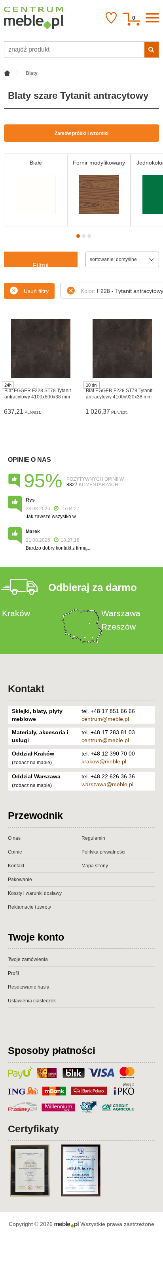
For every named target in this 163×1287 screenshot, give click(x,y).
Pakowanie (20, 879)
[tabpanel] (35, 190)
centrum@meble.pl (105, 719)
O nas (14, 838)
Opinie (15, 852)
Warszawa (120, 613)
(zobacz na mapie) (32, 762)
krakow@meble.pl (104, 761)
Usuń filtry (36, 291)
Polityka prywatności (103, 852)
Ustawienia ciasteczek (32, 1001)
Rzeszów (118, 626)
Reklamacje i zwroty (29, 907)
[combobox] (122, 259)
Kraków (16, 613)
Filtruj (41, 264)
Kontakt (26, 688)
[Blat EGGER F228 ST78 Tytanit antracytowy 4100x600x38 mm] (41, 348)
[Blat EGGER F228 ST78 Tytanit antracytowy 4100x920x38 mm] (122, 348)
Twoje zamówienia (28, 959)
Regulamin (93, 838)
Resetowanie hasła (28, 987)
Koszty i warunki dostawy (35, 893)
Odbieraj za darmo (92, 587)
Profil (13, 973)
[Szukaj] (151, 49)
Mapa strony (95, 865)
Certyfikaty (33, 1128)
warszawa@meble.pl (107, 784)
